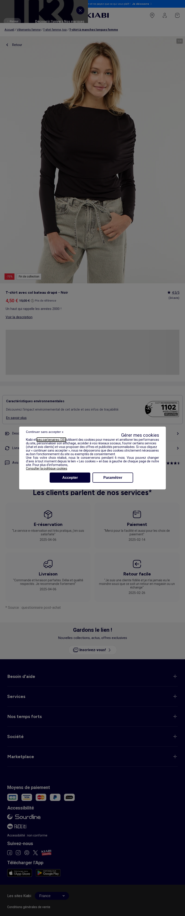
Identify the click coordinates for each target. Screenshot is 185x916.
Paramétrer (112, 478)
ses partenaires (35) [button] (51, 439)
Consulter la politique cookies (46, 468)
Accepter (70, 478)
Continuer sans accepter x (44, 432)
